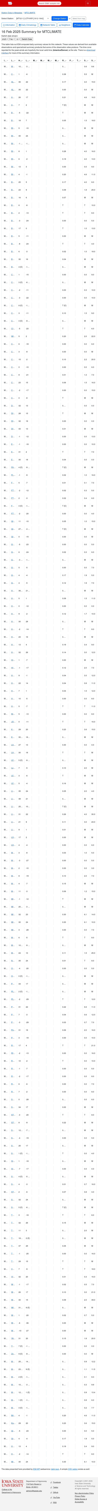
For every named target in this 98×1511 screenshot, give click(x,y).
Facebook (57, 1482)
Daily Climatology (28, 24)
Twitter (55, 1487)
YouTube (56, 1497)
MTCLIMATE (29, 12)
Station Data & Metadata (11, 12)
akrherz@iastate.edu (34, 1491)
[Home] (10, 3)
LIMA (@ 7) (16, 806)
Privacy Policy (80, 1496)
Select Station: (7, 18)
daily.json (55, 1469)
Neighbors (65, 24)
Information (10, 24)
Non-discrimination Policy (84, 1493)
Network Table (49, 24)
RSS (55, 1502)
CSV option (73, 1469)
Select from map (79, 18)
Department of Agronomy (11, 1492)
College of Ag (7, 1489)
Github (55, 1492)
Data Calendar (83, 24)
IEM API (36, 1469)
